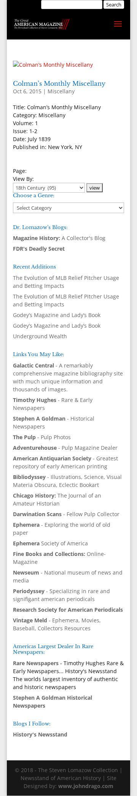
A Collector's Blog (59, 238)
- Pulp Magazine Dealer (65, 447)
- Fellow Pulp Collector (66, 514)
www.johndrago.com (85, 786)
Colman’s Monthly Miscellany (59, 83)
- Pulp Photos (42, 437)
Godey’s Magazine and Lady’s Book (56, 315)
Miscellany (61, 91)
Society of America (50, 543)
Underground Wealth (40, 336)
